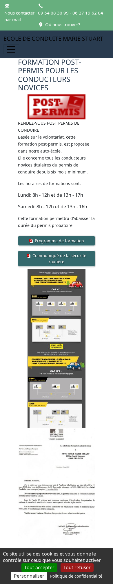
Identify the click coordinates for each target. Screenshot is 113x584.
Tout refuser (77, 567)
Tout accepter (39, 567)
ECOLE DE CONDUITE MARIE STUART (53, 38)
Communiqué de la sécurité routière (58, 258)
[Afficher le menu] (11, 49)
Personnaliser (29, 576)
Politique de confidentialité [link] (76, 576)
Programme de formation (59, 240)
